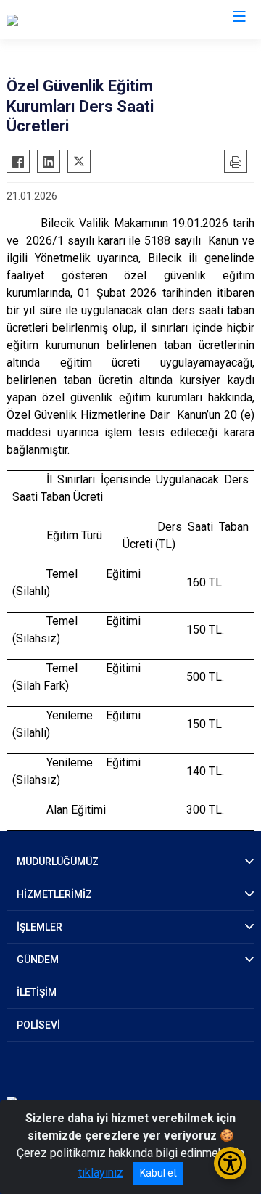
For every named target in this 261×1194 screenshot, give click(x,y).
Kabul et (158, 1173)
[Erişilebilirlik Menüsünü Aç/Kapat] (230, 1163)
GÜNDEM (38, 959)
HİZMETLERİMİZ (54, 894)
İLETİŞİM (37, 992)
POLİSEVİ (38, 1025)
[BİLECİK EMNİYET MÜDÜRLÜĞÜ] (88, 19)
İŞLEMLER (39, 927)
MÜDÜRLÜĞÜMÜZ (58, 861)
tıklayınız (100, 1172)
